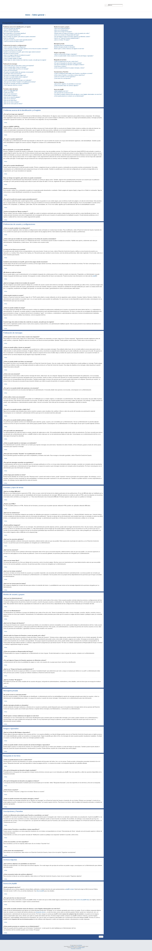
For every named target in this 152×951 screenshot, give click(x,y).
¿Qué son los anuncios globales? (11, 97)
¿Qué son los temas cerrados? (11, 102)
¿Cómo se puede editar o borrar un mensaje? (14, 67)
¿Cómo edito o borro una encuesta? (12, 73)
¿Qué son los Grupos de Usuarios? (63, 31)
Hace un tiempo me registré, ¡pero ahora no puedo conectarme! (19, 36)
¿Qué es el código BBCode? (10, 90)
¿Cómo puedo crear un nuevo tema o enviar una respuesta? (18, 65)
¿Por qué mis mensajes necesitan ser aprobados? (16, 83)
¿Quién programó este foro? (61, 91)
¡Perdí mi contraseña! (8, 38)
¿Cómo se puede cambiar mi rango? (12, 58)
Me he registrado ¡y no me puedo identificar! (14, 33)
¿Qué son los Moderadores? (61, 30)
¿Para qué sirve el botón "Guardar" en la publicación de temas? (19, 82)
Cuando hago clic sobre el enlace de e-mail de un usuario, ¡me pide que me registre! (24, 60)
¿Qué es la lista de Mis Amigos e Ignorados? (65, 54)
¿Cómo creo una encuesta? (10, 70)
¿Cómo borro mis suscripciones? (62, 78)
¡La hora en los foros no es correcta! (12, 50)
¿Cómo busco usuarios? (60, 66)
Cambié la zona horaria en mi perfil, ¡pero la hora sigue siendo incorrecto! (22, 52)
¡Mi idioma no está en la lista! (10, 53)
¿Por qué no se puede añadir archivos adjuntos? (15, 77)
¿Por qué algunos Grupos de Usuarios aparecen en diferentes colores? (72, 36)
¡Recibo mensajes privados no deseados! (64, 47)
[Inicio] (42, 6)
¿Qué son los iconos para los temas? (12, 103)
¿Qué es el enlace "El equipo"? (62, 40)
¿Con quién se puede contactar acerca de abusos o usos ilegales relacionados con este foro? (78, 94)
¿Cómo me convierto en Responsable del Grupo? (66, 35)
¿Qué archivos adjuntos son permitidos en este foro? (67, 84)
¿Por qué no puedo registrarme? (11, 31)
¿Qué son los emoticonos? (10, 94)
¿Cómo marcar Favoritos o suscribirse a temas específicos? (69, 75)
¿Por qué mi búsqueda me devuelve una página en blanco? (69, 64)
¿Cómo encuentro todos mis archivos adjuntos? (66, 85)
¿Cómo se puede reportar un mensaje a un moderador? (17, 80)
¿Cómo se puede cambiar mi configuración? (14, 47)
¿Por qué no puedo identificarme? (11, 35)
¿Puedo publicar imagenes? (10, 95)
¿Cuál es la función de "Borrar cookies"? (13, 41)
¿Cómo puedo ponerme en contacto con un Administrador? (69, 96)
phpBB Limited (70, 889)
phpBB (94, 276)
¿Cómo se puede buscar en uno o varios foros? (66, 61)
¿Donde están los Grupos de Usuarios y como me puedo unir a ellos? (71, 33)
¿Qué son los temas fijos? (10, 100)
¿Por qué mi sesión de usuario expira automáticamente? (17, 40)
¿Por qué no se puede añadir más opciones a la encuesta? (18, 72)
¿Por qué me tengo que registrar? (11, 28)
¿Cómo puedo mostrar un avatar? (11, 56)
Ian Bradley (79, 945)
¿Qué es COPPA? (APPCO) (10, 30)
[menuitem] (125, 4)
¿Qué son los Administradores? (62, 28)
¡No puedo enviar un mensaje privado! (63, 45)
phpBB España (81, 947)
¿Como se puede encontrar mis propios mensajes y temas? (69, 68)
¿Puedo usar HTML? (8, 92)
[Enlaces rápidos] (124, 15)
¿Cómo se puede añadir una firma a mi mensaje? (15, 69)
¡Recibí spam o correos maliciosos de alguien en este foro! (69, 48)
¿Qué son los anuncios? (9, 98)
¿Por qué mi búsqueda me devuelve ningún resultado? (68, 63)
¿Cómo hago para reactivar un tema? (12, 85)
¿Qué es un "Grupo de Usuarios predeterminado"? (67, 38)
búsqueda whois (40, 912)
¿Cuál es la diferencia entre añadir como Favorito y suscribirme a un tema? (73, 73)
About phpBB (40, 891)
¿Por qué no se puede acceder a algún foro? (14, 75)
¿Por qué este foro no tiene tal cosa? (63, 92)
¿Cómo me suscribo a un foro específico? (64, 76)
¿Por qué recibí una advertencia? (11, 78)
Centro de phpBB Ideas (82, 899)
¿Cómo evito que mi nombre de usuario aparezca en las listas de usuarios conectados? (25, 48)
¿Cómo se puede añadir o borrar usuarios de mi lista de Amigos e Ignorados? (73, 56)
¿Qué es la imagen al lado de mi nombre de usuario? (16, 55)
